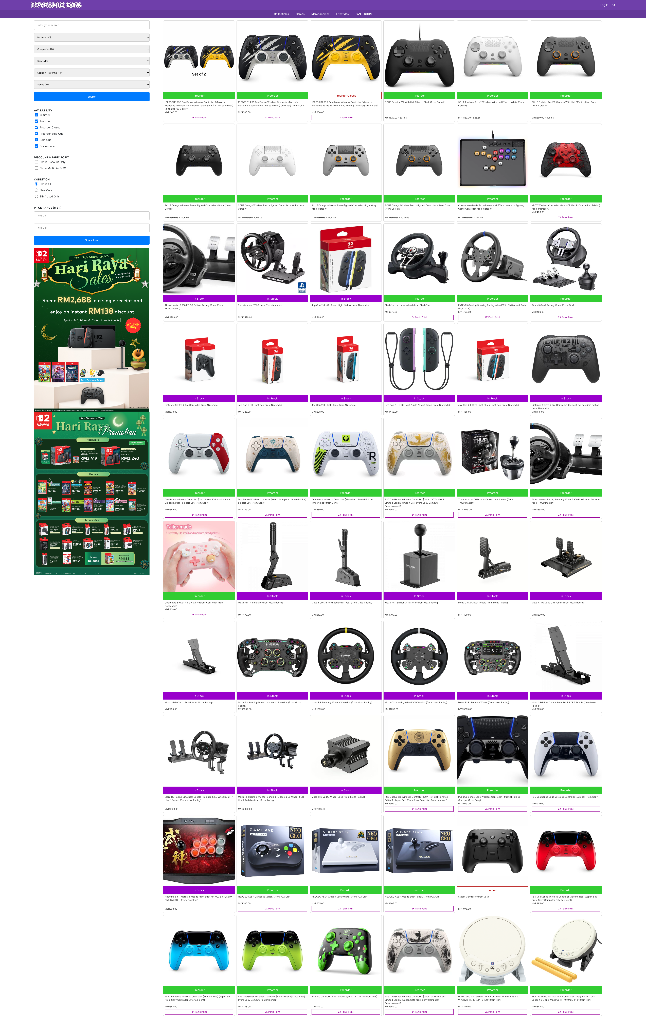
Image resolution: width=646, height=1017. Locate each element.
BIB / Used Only (49, 196)
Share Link (91, 240)
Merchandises (320, 14)
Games (300, 14)
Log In (604, 5)
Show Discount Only (52, 162)
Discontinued (47, 146)
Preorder (45, 121)
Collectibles (281, 14)
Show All (45, 184)
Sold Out (45, 140)
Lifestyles (342, 14)
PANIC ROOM (363, 14)
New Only (45, 190)
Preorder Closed (50, 127)
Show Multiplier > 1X (52, 168)
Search (91, 96)
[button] (614, 5)
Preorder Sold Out (51, 133)
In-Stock (44, 115)
